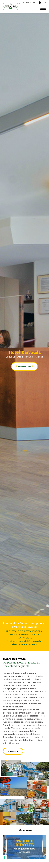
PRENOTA (24, 366)
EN (45, 2)
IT (42, 2)
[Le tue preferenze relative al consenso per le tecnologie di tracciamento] (4, 857)
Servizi (12, 751)
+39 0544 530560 (28, 2)
